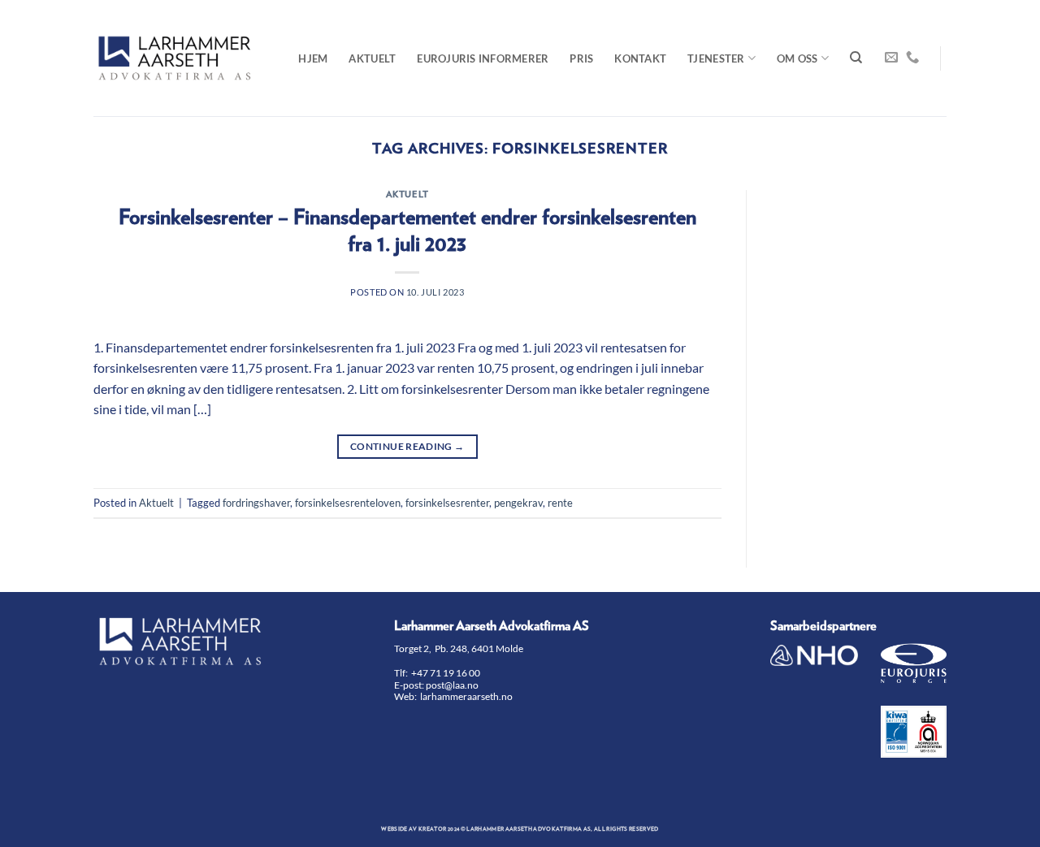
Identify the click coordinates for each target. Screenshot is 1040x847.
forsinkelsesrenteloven (348, 502)
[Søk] (856, 57)
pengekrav (518, 502)
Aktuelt (372, 58)
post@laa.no (453, 685)
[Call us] (912, 57)
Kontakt (640, 58)
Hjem (312, 58)
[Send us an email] (891, 57)
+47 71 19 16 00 (445, 673)
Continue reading (407, 446)
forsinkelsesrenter (447, 502)
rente (560, 502)
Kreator (432, 829)
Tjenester (715, 58)
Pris (581, 58)
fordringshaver (256, 502)
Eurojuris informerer (482, 58)
